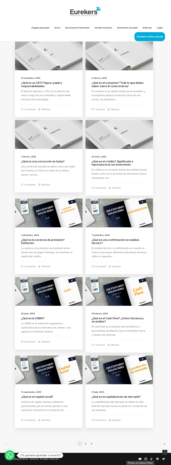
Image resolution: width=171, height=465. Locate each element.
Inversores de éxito (127, 27)
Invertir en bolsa (103, 27)
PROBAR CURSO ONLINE (150, 36)
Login (160, 27)
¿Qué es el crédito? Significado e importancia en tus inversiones (112, 163)
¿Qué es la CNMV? (33, 318)
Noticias (147, 27)
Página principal (40, 27)
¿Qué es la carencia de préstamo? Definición (43, 241)
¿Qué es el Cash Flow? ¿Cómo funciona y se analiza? (118, 320)
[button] (10, 455)
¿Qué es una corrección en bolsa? (43, 161)
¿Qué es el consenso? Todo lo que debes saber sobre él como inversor (117, 84)
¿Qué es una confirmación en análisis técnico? (115, 241)
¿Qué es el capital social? (37, 396)
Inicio (57, 27)
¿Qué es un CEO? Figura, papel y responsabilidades (41, 84)
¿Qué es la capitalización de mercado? (116, 396)
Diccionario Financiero (77, 27)
